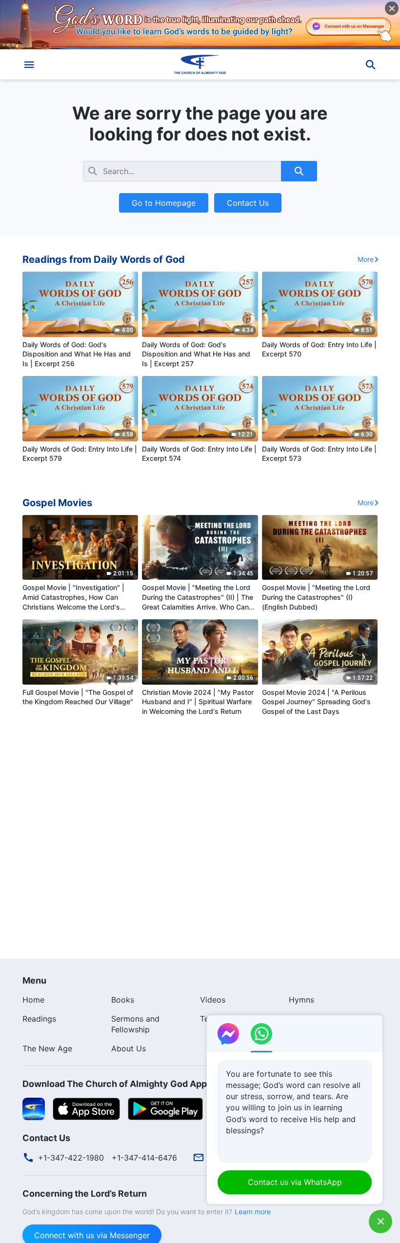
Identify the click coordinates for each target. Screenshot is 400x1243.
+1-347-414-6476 (144, 1158)
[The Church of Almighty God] (200, 64)
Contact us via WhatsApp (295, 1182)
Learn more (253, 1211)
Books (122, 1000)
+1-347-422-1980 (71, 1158)
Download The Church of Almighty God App (114, 1084)
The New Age (47, 1048)
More (366, 259)
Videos (212, 1000)
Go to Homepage (164, 203)
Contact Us (248, 203)
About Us (128, 1048)
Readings (39, 1019)
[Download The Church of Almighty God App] (33, 1108)
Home (33, 1000)
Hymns (301, 1000)
